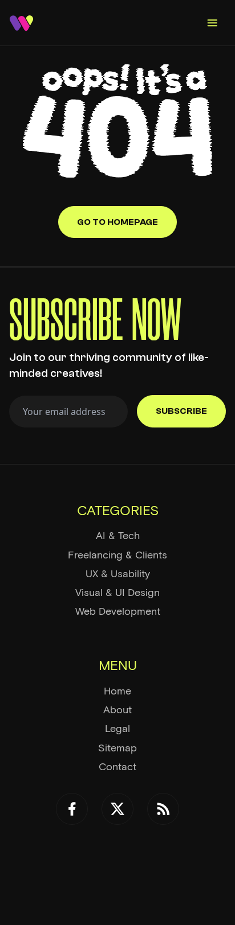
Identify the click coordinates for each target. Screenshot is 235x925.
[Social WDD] (72, 809)
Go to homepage (117, 222)
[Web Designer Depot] (21, 23)
